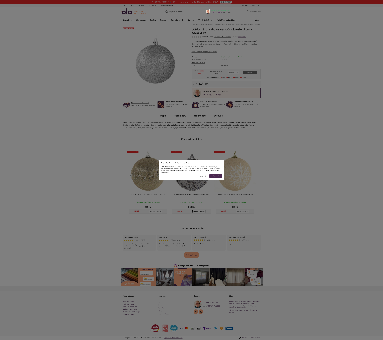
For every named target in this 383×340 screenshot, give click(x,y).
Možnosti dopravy (129, 304)
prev (124, 184)
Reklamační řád (128, 314)
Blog (124, 5)
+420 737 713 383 (216, 13)
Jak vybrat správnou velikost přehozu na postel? (243, 311)
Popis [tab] (163, 115)
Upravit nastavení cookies (173, 338)
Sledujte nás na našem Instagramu (193, 265)
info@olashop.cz (212, 302)
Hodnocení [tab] (200, 115)
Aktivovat (250, 72)
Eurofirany (242, 37)
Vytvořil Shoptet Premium (251, 338)
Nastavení (202, 176)
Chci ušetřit (226, 2)
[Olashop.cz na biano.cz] (165, 328)
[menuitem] (127, 20)
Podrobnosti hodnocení (222, 37)
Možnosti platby (128, 302)
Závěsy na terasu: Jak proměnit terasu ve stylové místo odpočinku (243, 307)
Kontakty (141, 5)
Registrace (255, 5)
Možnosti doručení (198, 63)
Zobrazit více (191, 255)
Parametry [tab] (180, 115)
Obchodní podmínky (130, 309)
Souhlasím (216, 176)
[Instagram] (201, 311)
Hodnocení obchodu (167, 5)
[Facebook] (196, 311)
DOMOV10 (233, 72)
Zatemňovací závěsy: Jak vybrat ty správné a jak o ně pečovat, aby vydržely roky (244, 302)
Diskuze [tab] (218, 115)
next (259, 184)
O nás (132, 5)
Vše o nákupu (152, 5)
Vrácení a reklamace (130, 307)
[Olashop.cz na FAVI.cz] (155, 328)
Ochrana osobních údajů (131, 312)
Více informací (165, 172)
